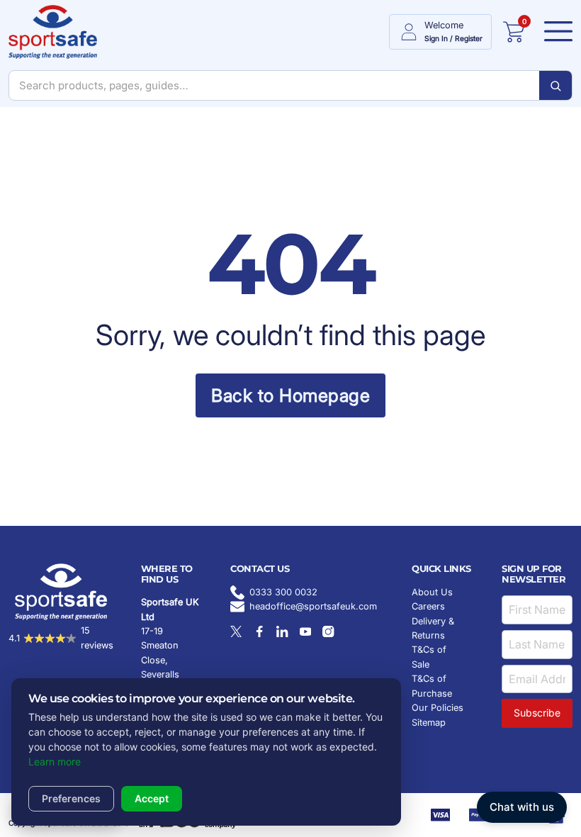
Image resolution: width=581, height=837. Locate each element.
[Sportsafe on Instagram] (328, 631)
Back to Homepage (290, 395)
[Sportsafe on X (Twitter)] (236, 631)
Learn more (54, 761)
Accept (152, 798)
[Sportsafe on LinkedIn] (282, 631)
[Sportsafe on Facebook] (259, 631)
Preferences (71, 798)
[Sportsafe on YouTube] (305, 631)
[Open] (554, 32)
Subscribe (537, 713)
